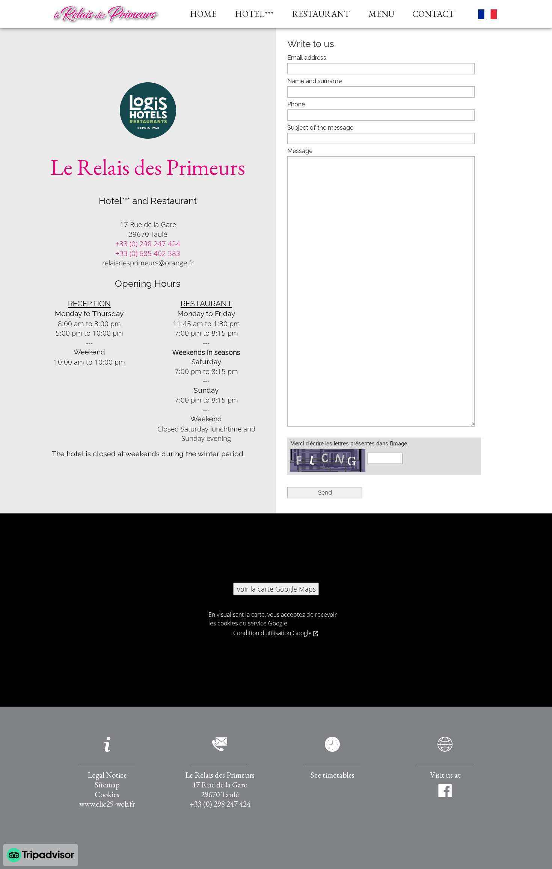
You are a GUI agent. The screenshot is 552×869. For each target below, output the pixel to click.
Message (299, 151)
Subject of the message (320, 128)
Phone (296, 104)
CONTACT (433, 14)
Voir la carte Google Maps (276, 588)
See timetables (332, 775)
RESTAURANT (321, 14)
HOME (203, 14)
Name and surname (314, 81)
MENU (381, 14)
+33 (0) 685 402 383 (147, 253)
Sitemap (107, 785)
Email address (306, 58)
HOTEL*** (254, 14)
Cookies (107, 794)
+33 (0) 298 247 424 (147, 243)
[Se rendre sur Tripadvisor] (40, 855)
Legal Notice (107, 775)
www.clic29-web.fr (107, 804)
